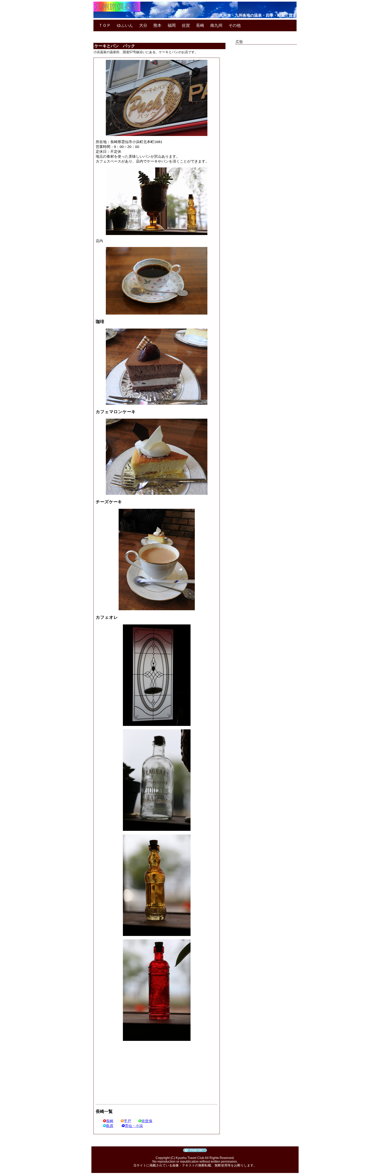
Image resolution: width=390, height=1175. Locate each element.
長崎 (200, 25)
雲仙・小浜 (134, 1126)
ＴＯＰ (105, 25)
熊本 (157, 25)
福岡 (172, 25)
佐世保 (146, 1121)
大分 (143, 25)
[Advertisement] (130, 1073)
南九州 (216, 25)
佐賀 (186, 25)
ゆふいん (125, 25)
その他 (235, 25)
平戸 (127, 1121)
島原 (109, 1126)
